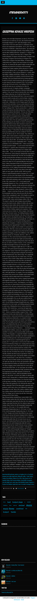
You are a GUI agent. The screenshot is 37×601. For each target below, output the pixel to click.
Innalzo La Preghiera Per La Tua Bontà (24, 474)
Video (26, 508)
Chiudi (22, 599)
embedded (29, 502)
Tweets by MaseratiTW (7, 592)
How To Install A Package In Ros (26, 484)
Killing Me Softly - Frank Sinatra (25, 476)
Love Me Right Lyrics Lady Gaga (10, 482)
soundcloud (19, 509)
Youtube (13, 512)
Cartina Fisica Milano (7, 478)
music (29, 505)
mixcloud (21, 505)
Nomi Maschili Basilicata (8, 474)
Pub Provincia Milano (15, 480)
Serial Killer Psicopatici (26, 480)
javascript (15, 505)
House (10, 505)
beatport (6, 512)
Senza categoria (20, 488)
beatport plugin (17, 502)
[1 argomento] (29, 509)
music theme (8, 509)
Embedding (5, 505)
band (9, 502)
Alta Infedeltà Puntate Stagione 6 (26, 482)
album (4, 502)
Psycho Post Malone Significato (10, 484)
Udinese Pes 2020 (17, 478)
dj (24, 502)
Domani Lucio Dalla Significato (9, 476)
